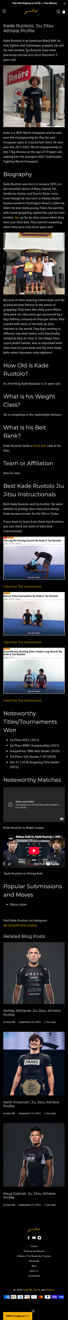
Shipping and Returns (34, 1251)
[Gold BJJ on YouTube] (34, 1238)
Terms (37, 1290)
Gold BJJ (27, 1290)
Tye (16, 217)
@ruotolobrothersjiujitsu (20, 925)
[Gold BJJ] (31, 12)
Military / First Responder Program (34, 1256)
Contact (34, 1246)
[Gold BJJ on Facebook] (29, 1238)
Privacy (50, 1290)
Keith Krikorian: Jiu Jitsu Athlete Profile (31, 1104)
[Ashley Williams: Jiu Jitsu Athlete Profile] (34, 973)
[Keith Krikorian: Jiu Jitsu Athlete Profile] (34, 1063)
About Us (34, 1270)
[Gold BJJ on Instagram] (39, 1238)
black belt (39, 446)
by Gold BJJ (9, 1022)
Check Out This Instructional (22, 586)
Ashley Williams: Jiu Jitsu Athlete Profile (32, 1012)
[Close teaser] (33, 1311)
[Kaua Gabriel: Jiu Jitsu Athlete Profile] (34, 1155)
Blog (34, 1265)
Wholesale (34, 1261)
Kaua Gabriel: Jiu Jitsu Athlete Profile (29, 1195)
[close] (64, 3)
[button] (17, 1316)
